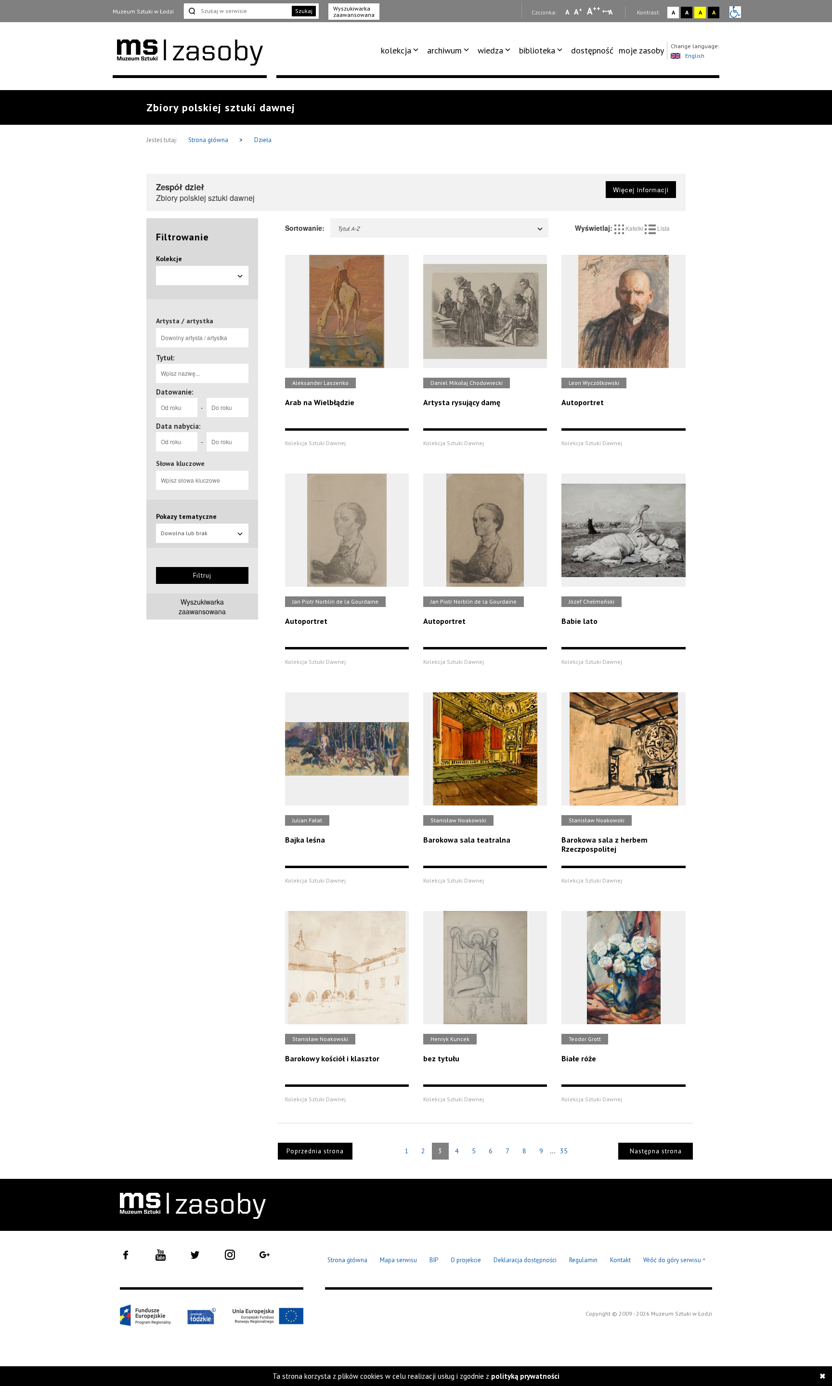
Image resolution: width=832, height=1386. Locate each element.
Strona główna (209, 140)
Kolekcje (169, 258)
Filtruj (202, 575)
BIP (433, 1260)
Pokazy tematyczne (186, 516)
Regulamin (583, 1260)
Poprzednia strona (315, 1151)
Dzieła (263, 140)
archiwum (444, 50)
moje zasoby (641, 50)
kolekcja (396, 50)
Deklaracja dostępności (525, 1260)
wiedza (490, 50)
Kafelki (634, 228)
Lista (663, 228)
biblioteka (537, 50)
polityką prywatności (525, 1376)
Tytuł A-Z (349, 228)
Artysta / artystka (184, 321)
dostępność (592, 50)
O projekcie (466, 1260)
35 (564, 1151)
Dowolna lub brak (184, 533)
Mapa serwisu (398, 1260)
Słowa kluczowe (180, 463)
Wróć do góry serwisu (674, 1260)
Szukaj (303, 10)
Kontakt (620, 1260)
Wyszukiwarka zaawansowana (354, 11)
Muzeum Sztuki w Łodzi (143, 11)
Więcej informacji (641, 189)
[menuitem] (401, 51)
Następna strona (656, 1151)
